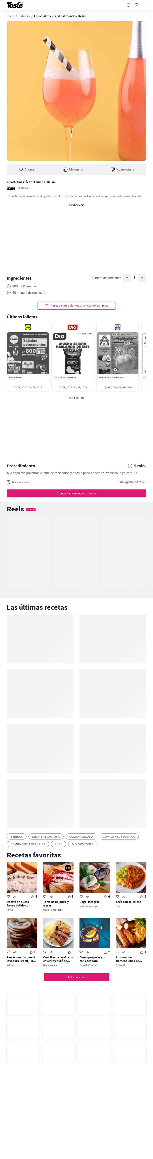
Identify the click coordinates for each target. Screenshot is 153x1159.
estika (10, 965)
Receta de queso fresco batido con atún (18, 903)
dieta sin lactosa (46, 836)
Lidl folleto (15, 377)
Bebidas (24, 16)
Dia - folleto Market (65, 377)
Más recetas (76, 977)
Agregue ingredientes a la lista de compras (79, 305)
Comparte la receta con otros (76, 493)
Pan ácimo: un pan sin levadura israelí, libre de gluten (21, 959)
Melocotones (83, 844)
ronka (10, 909)
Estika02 (120, 965)
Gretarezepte (50, 965)
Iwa (118, 906)
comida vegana (81, 836)
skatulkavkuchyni (88, 906)
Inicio (10, 16)
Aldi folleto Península (111, 377)
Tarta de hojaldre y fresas (56, 903)
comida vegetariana (119, 836)
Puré (58, 844)
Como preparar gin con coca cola (92, 959)
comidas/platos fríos (28, 844)
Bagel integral (89, 902)
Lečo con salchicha (128, 902)
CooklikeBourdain (52, 909)
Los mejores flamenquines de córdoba (127, 959)
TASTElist (23, 188)
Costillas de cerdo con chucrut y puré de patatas (58, 959)
